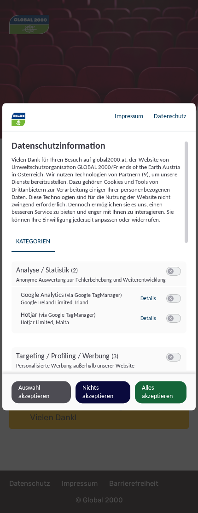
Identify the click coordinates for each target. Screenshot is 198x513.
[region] (100, 255)
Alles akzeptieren (157, 391)
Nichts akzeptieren (97, 391)
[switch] (173, 271)
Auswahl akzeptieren (33, 391)
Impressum (129, 116)
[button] (171, 271)
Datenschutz (170, 116)
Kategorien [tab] (33, 241)
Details (148, 299)
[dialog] (99, 256)
